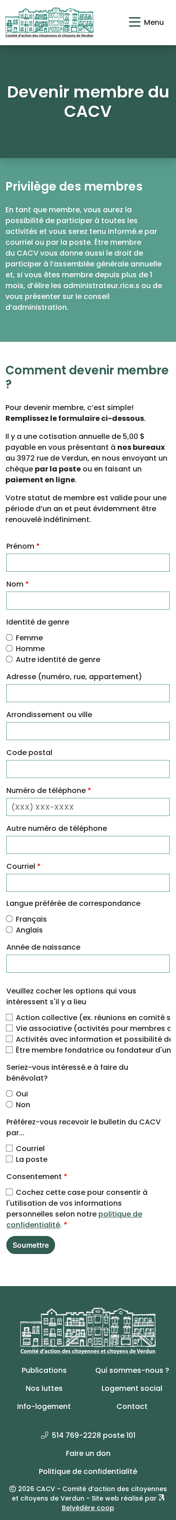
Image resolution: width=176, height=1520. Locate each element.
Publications (44, 1370)
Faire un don (88, 1453)
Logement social (132, 1388)
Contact (132, 1406)
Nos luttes (44, 1388)
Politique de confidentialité (88, 1471)
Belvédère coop (88, 1507)
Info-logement (44, 1406)
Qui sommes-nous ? (132, 1370)
